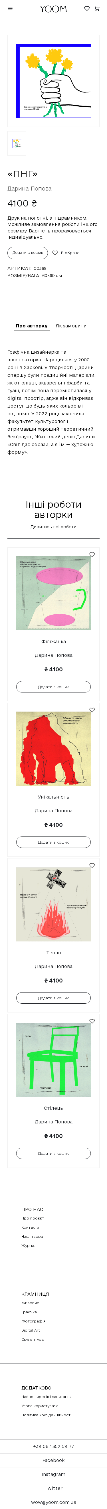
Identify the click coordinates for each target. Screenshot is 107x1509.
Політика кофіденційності (46, 1415)
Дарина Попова (29, 188)
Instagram (53, 1474)
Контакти (30, 1227)
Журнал (29, 1245)
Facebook (53, 1460)
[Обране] (87, 9)
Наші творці (32, 1236)
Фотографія (33, 1321)
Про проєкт (32, 1218)
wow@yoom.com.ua (53, 1502)
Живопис (30, 1303)
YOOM (53, 10)
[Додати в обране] (92, 555)
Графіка (29, 1312)
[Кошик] (97, 9)
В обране (70, 253)
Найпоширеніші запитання (46, 1397)
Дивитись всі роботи (53, 526)
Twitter (53, 1488)
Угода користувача (39, 1406)
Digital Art (30, 1330)
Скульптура (32, 1339)
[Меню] (10, 9)
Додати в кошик (28, 252)
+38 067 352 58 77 (53, 1446)
